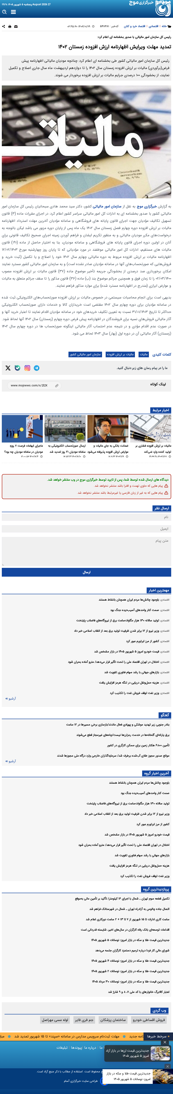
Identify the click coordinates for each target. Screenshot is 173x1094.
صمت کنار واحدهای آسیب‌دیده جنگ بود (145, 793)
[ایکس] (8, 368)
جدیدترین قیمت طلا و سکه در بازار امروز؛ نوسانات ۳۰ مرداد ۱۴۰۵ (130, 981)
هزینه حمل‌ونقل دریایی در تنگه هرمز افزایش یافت (139, 865)
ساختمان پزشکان (113, 1020)
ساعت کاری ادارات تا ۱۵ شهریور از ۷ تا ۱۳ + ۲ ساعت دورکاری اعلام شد (127, 919)
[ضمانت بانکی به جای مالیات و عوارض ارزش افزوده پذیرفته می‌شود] (107, 428)
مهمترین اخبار (159, 590)
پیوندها (76, 1047)
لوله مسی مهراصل (55, 1020)
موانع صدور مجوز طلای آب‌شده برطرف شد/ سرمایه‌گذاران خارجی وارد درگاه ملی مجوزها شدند (113, 755)
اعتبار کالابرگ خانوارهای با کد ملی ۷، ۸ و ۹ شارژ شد (138, 992)
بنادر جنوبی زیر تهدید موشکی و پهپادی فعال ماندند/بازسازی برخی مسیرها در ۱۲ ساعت (117, 724)
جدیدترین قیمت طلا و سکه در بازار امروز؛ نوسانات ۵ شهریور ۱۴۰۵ (130, 940)
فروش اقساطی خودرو (149, 1020)
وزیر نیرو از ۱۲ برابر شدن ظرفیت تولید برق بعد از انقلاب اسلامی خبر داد (126, 814)
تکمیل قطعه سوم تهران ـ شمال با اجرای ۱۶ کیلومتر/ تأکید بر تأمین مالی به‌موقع (122, 898)
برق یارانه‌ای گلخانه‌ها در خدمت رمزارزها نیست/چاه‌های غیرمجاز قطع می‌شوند (122, 735)
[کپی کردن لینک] (34, 385)
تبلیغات (63, 1047)
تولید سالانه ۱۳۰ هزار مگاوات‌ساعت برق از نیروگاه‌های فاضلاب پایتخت (128, 803)
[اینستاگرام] (27, 368)
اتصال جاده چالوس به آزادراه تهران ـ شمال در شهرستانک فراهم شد (129, 909)
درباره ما (90, 1047)
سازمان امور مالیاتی (107, 206)
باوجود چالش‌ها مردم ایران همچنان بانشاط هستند (139, 782)
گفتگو (165, 715)
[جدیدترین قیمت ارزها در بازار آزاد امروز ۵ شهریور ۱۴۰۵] (160, 1053)
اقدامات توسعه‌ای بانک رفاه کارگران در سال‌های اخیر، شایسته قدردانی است (125, 929)
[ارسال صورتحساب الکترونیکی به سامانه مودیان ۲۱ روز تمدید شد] (65, 428)
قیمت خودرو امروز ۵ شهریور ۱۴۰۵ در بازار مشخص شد (137, 834)
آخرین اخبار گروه (156, 773)
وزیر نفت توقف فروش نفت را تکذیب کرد (144, 876)
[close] (165, 1042)
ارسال (87, 572)
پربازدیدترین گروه (156, 889)
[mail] (16, 27)
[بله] (17, 368)
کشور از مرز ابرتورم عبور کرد (153, 824)
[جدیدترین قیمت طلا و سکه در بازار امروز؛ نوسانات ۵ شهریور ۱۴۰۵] (163, 1076)
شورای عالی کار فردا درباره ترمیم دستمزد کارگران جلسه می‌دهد (132, 950)
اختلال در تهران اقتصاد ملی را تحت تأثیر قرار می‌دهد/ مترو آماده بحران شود (123, 845)
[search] (4, 12)
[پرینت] (9, 27)
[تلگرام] (36, 368)
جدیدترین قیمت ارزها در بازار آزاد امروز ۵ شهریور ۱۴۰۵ (127, 1053)
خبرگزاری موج (147, 206)
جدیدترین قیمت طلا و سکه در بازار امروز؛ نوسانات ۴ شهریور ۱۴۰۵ (130, 961)
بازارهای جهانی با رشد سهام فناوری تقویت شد (142, 855)
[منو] (13, 12)
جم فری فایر (84, 1020)
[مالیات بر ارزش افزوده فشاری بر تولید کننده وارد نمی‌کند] (150, 428)
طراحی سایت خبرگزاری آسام (81, 1081)
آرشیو (12, 698)
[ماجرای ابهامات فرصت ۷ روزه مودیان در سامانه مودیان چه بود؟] (22, 428)
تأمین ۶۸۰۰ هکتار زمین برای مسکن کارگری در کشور (138, 745)
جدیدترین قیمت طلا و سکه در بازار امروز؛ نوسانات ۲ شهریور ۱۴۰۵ (130, 971)
